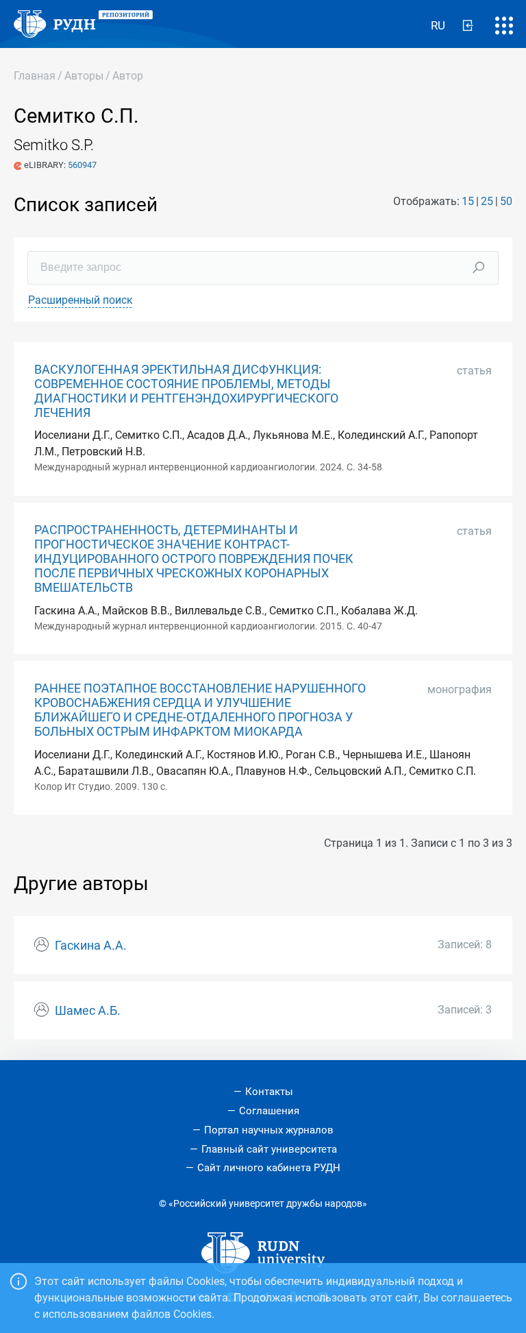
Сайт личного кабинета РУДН (268, 1168)
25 (487, 201)
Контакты (269, 1091)
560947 (82, 165)
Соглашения (269, 1111)
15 (468, 201)
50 (506, 201)
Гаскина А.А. (91, 945)
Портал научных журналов (269, 1130)
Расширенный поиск (80, 300)
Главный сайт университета (269, 1149)
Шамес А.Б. (88, 1011)
